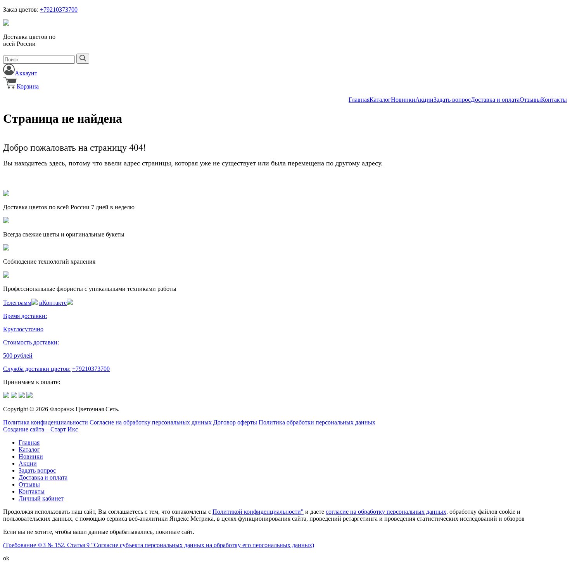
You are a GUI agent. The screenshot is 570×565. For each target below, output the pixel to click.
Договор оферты (235, 422)
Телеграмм (17, 302)
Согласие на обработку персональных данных (151, 422)
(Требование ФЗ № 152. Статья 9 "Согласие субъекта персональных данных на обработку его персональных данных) (158, 545)
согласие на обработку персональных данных (386, 511)
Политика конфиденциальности (45, 422)
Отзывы (530, 99)
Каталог (380, 99)
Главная (359, 99)
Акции (424, 99)
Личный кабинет (41, 498)
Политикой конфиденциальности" (258, 511)
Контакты (554, 99)
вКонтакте (53, 302)
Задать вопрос (452, 99)
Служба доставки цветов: (37, 368)
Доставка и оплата (495, 99)
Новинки (403, 99)
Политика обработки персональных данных (317, 422)
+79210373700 (59, 9)
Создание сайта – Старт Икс (40, 429)
